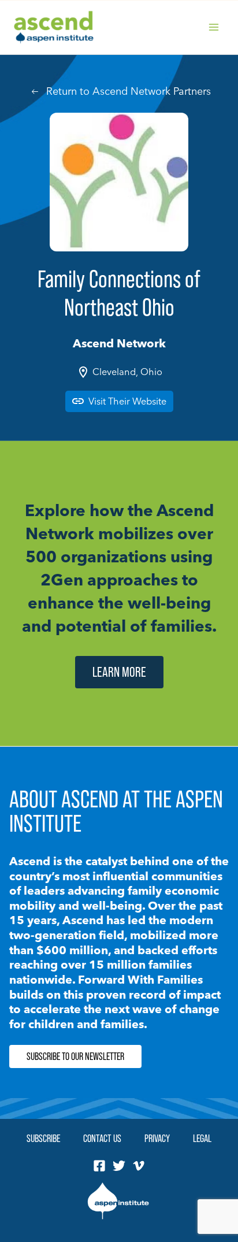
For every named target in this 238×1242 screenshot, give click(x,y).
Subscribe (43, 1138)
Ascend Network (119, 343)
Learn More (119, 672)
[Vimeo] (138, 1165)
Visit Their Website (127, 401)
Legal (202, 1138)
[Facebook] (99, 1165)
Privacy (157, 1138)
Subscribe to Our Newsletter (75, 1056)
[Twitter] (119, 1165)
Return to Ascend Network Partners (128, 91)
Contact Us (102, 1138)
